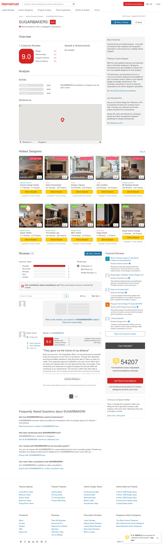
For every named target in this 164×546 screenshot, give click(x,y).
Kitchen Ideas (24, 497)
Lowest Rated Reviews (92, 526)
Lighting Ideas (56, 492)
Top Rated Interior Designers (127, 520)
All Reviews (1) (86, 266)
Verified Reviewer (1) (89, 272)
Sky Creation (102, 185)
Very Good (26, 268)
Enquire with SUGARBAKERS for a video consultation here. (41, 468)
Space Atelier (26, 232)
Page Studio (102, 232)
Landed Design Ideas (124, 503)
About (21, 520)
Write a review (89, 532)
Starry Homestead (53, 185)
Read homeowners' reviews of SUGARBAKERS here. (39, 426)
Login (158, 4)
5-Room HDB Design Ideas (126, 497)
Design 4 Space (78, 185)
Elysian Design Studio (29, 185)
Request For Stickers (59, 526)
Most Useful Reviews (92, 529)
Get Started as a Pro (115, 123)
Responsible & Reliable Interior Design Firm (127, 275)
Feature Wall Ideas (58, 500)
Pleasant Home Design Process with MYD (126, 304)
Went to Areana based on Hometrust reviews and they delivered (124, 259)
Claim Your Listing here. (116, 415)
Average (25, 271)
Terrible (25, 277)
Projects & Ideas (44, 10)
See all (142, 151)
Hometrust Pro (56, 523)
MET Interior (76, 232)
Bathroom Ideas (25, 500)
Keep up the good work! (120, 289)
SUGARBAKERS (57, 333)
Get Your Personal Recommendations (121, 90)
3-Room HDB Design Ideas (126, 492)
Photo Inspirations (63, 10)
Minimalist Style (90, 497)
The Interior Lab (52, 232)
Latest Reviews (8, 10)
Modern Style (89, 500)
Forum (97, 10)
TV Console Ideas (58, 497)
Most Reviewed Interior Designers (129, 526)
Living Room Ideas (26, 492)
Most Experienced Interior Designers (130, 523)
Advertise (54, 529)
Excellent (25, 266)
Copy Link (33, 348)
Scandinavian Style (91, 503)
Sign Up (149, 4)
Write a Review (122, 22)
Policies (22, 526)
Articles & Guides (83, 10)
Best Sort (95, 296)
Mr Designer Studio (130, 185)
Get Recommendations (134, 4)
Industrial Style (89, 494)
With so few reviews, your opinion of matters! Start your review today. (72, 321)
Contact (22, 523)
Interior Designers (25, 10)
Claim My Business (58, 520)
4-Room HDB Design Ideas (126, 494)
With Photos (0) (87, 269)
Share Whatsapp (35, 345)
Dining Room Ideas (26, 503)
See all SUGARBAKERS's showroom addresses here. (39, 439)
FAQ (20, 529)
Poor (24, 274)
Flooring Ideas (56, 494)
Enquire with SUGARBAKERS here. (32, 455)
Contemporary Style (91, 492)
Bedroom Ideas (25, 494)
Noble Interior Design (131, 230)
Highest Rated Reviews (92, 523)
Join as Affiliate (57, 535)
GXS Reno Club (57, 532)
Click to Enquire (31, 191)
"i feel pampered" (117, 318)
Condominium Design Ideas (126, 500)
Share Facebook (35, 343)
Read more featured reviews (125, 334)
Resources (23, 532)
